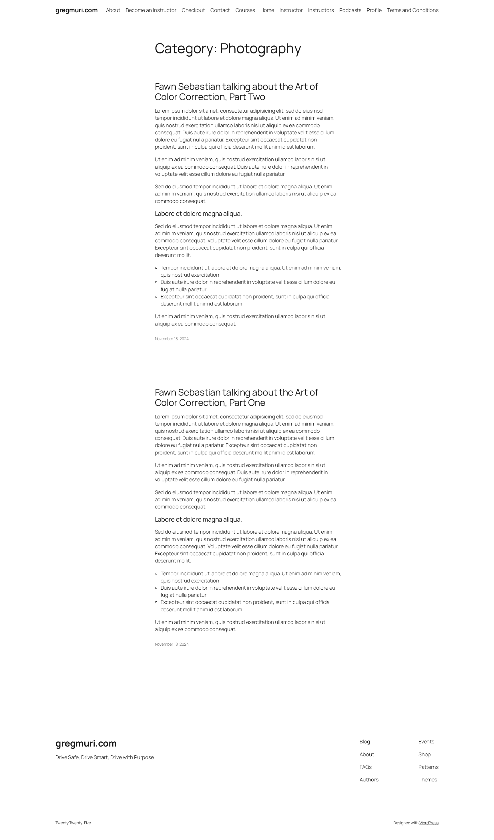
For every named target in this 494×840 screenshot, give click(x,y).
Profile (374, 10)
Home (267, 10)
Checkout (193, 10)
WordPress (429, 822)
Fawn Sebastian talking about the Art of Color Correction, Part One (236, 397)
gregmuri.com (76, 10)
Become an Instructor (151, 10)
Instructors (321, 10)
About (113, 10)
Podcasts (350, 10)
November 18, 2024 (172, 338)
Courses (245, 10)
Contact (220, 10)
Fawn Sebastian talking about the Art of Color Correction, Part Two (236, 91)
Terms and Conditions (413, 10)
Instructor (291, 10)
